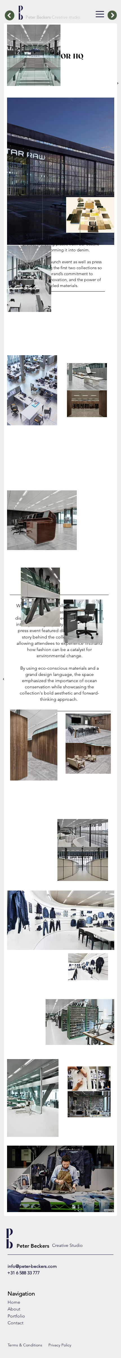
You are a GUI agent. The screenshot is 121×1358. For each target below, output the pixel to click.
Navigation (21, 1293)
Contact (15, 1322)
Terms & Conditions (25, 1345)
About (14, 1309)
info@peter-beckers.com (32, 1266)
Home (14, 1302)
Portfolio (16, 1316)
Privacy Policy (59, 1345)
